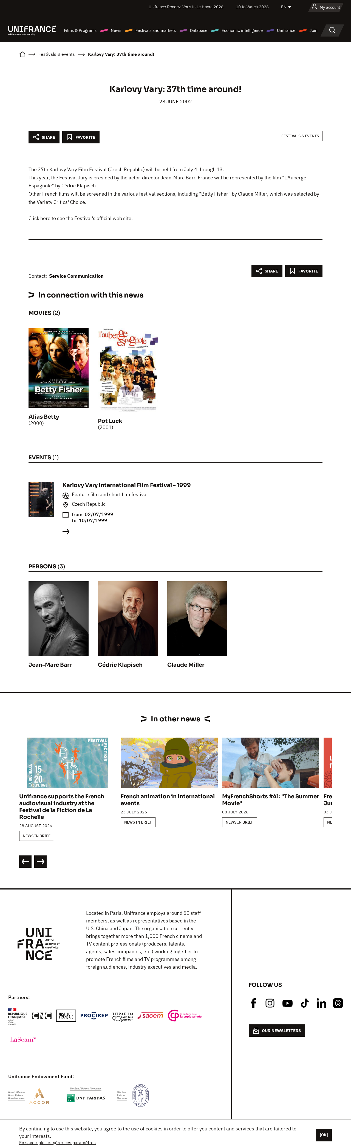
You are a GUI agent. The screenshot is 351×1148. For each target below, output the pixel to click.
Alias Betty (44, 416)
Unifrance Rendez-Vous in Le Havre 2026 (186, 6)
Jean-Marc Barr (50, 664)
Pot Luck (110, 421)
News (116, 30)
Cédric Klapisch (120, 664)
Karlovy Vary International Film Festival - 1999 (127, 485)
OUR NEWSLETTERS (281, 1030)
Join (314, 30)
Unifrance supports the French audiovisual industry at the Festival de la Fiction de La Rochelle (61, 807)
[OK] (324, 1134)
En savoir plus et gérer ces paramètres (57, 1142)
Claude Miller (185, 664)
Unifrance (286, 30)
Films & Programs (80, 30)
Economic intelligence (242, 30)
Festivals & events (300, 136)
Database (198, 30)
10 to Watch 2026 (252, 6)
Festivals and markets (155, 30)
